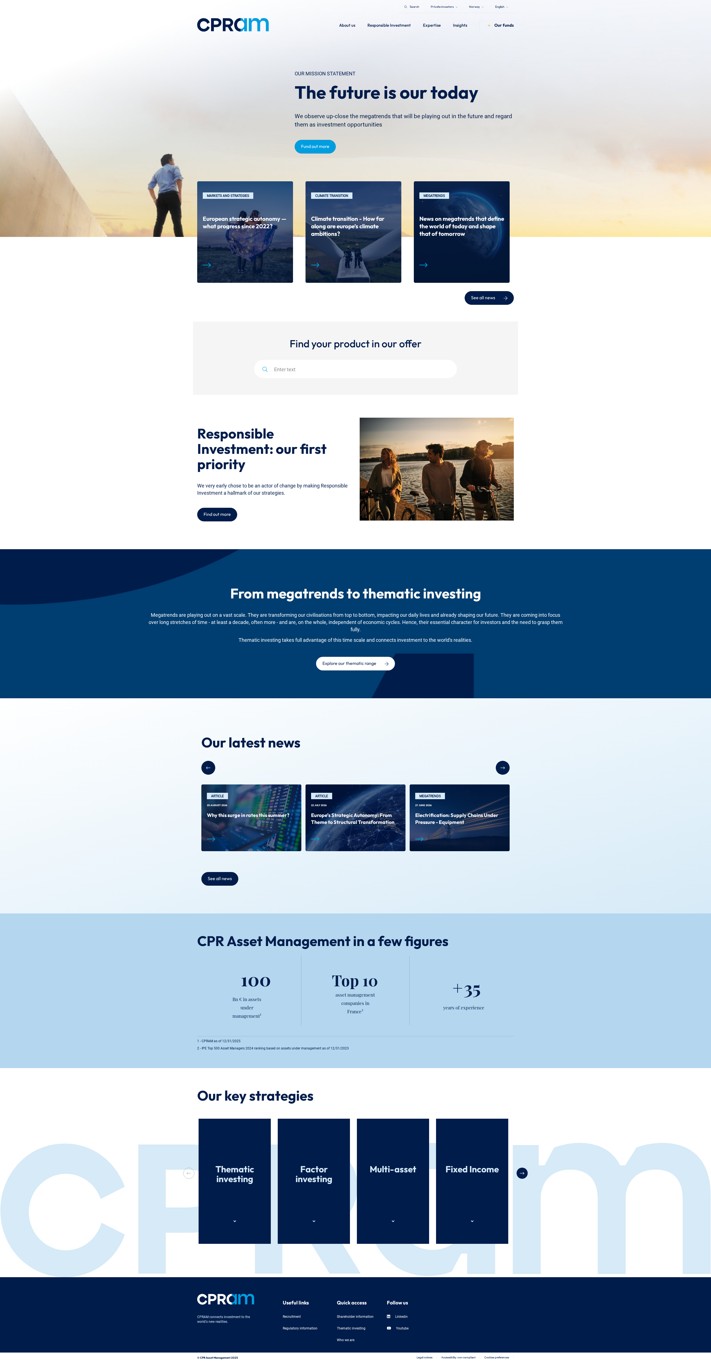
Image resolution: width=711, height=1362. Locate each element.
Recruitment (292, 1316)
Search (414, 6)
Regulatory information (300, 1327)
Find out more (217, 513)
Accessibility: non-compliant (458, 1357)
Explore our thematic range (349, 662)
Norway (474, 6)
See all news (483, 297)
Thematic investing (351, 1327)
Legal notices (424, 1357)
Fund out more (315, 145)
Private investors (442, 6)
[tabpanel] (245, 232)
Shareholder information (355, 1316)
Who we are (345, 1339)
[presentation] (522, 1173)
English (500, 6)
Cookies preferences (496, 1357)
